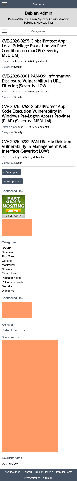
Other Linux (9, 273)
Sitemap (48, 478)
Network (7, 269)
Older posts (11, 172)
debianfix (43, 61)
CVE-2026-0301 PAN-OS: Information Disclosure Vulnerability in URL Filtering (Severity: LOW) (36, 80)
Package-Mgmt (11, 277)
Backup (6, 247)
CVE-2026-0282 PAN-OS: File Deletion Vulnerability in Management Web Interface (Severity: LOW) (36, 146)
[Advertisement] (17, 227)
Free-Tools (8, 256)
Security (18, 67)
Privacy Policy (32, 478)
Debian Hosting (44, 472)
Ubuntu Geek (10, 463)
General (7, 260)
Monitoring (8, 264)
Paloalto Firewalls (12, 282)
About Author (12, 472)
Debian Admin (38, 13)
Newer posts (12, 181)
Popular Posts (64, 472)
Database (8, 252)
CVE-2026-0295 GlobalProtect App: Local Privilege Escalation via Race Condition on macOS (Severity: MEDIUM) (34, 48)
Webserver (8, 290)
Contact (27, 472)
